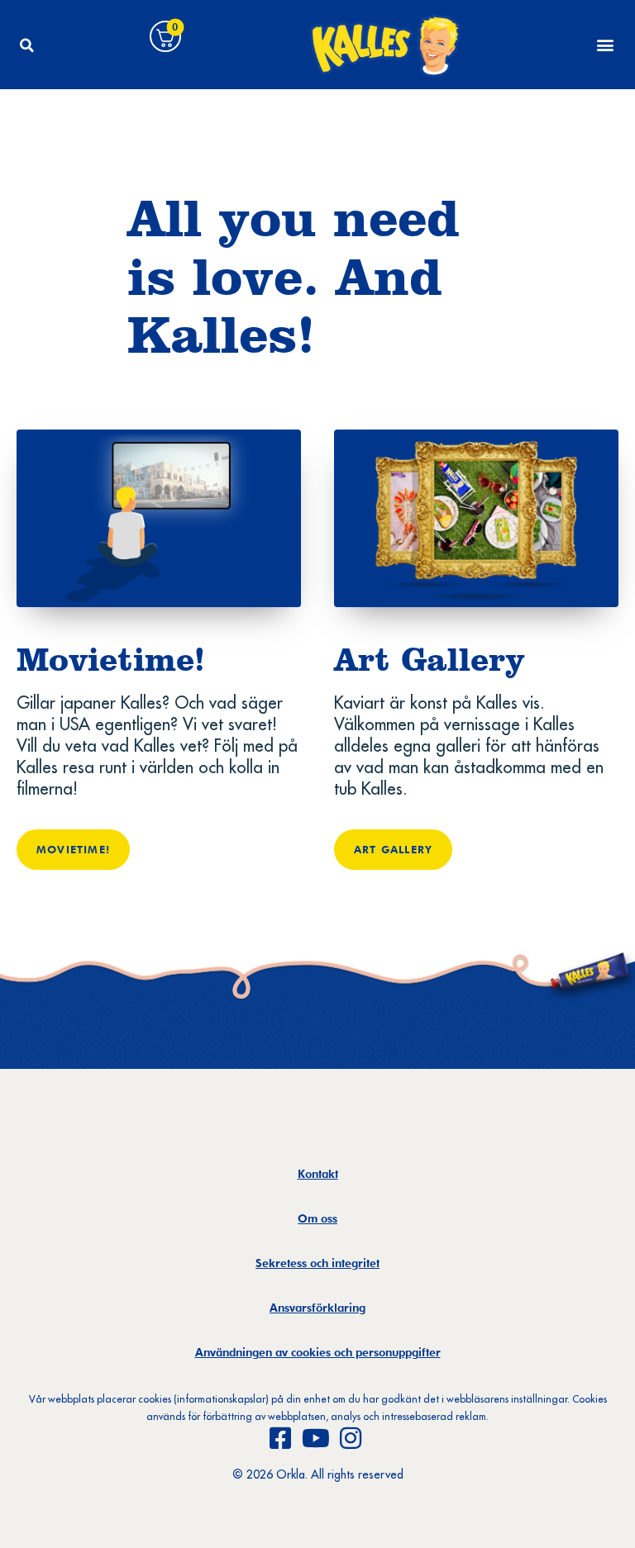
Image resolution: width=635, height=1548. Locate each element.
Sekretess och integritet (317, 1263)
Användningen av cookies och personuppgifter (318, 1352)
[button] (26, 45)
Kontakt (318, 1173)
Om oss (317, 1218)
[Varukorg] (165, 36)
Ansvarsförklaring (317, 1307)
